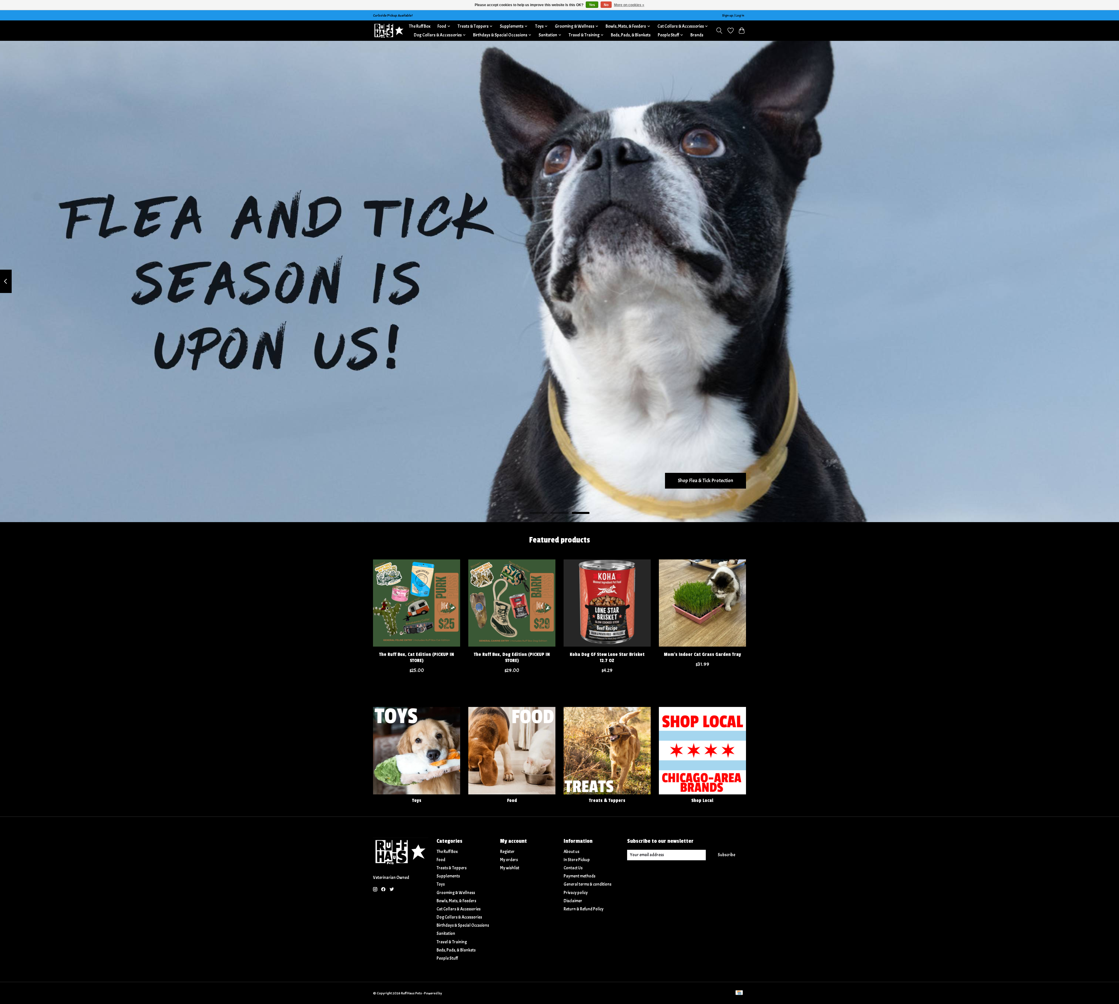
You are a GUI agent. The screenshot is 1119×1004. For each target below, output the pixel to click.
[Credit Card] (739, 993)
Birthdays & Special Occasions (463, 925)
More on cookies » (629, 5)
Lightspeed (451, 993)
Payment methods (579, 876)
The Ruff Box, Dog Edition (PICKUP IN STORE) (512, 658)
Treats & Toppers (607, 800)
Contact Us (573, 868)
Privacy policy (576, 893)
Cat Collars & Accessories (459, 909)
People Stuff (447, 958)
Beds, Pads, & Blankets (631, 35)
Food (512, 800)
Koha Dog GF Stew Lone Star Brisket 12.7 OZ (607, 658)
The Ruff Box (419, 26)
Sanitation (446, 933)
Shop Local (702, 800)
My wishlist (509, 868)
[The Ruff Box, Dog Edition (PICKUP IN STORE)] (511, 603)
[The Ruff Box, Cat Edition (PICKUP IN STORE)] (416, 603)
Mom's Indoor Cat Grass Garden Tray (702, 654)
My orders (509, 860)
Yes (592, 5)
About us (571, 851)
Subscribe (726, 855)
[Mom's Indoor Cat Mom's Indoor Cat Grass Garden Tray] (702, 603)
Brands (696, 35)
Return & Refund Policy (584, 909)
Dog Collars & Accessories (459, 917)
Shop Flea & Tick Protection (705, 480)
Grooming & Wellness (456, 893)
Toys (416, 800)
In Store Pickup (577, 860)
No (606, 5)
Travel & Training (452, 942)
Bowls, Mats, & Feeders (456, 901)
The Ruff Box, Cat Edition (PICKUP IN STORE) (416, 658)
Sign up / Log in (733, 15)
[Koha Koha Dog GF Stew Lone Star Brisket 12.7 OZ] (607, 603)
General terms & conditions (587, 884)
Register (507, 851)
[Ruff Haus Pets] (389, 30)
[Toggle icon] (719, 30)
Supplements (448, 876)
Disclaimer (573, 901)
